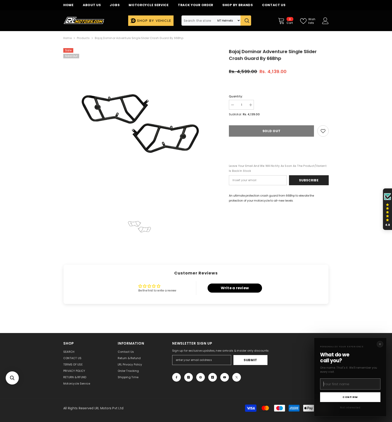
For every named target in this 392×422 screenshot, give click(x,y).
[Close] (380, 344)
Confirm (350, 397)
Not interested (350, 407)
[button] (12, 378)
